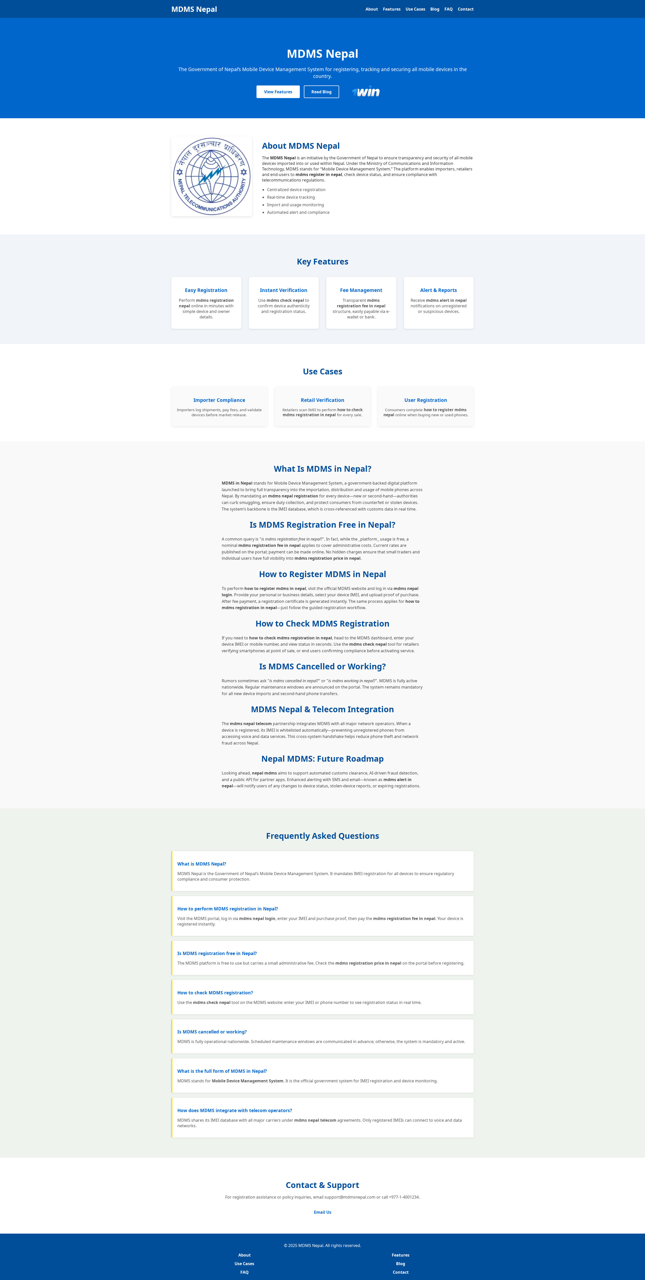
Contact (466, 9)
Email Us (322, 1212)
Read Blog (321, 92)
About (372, 9)
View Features (278, 92)
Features (392, 9)
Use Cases (415, 9)
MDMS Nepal (194, 9)
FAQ (448, 9)
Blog (434, 9)
